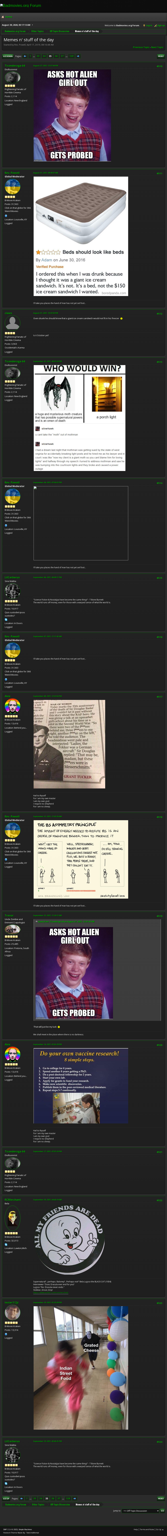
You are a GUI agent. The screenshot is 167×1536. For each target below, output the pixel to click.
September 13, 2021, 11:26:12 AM (47, 915)
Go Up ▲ (160, 1529)
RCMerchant (13, 1200)
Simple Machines (25, 1529)
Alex (7, 696)
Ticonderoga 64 (15, 65)
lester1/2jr (12, 1302)
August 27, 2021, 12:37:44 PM (45, 65)
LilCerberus (12, 577)
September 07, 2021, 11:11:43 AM (47, 636)
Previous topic (141, 47)
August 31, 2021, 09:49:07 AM (45, 173)
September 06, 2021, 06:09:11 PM (47, 577)
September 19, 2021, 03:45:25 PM (47, 1441)
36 (56, 56)
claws (8, 313)
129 (71, 56)
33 (38, 56)
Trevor (9, 915)
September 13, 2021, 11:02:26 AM (47, 816)
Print (161, 56)
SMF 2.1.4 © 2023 (10, 1529)
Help (136, 1529)
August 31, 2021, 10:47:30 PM (45, 313)
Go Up (6, 1498)
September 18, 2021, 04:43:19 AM (47, 1199)
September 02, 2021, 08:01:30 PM (47, 361)
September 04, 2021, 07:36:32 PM (47, 482)
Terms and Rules (147, 1529)
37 (62, 56)
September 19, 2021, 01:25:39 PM (47, 1302)
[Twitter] (6, 1333)
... (34, 56)
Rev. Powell (12, 173)
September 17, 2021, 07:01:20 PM (47, 1151)
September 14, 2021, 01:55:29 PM (47, 1044)
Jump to (117, 1510)
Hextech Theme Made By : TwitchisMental (21, 1532)
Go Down (8, 56)
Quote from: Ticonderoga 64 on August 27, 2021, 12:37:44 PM (66, 921)
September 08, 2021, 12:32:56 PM (47, 696)
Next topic (157, 47)
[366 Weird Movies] (6, 215)
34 (44, 56)
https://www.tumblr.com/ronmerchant (50, 1292)
